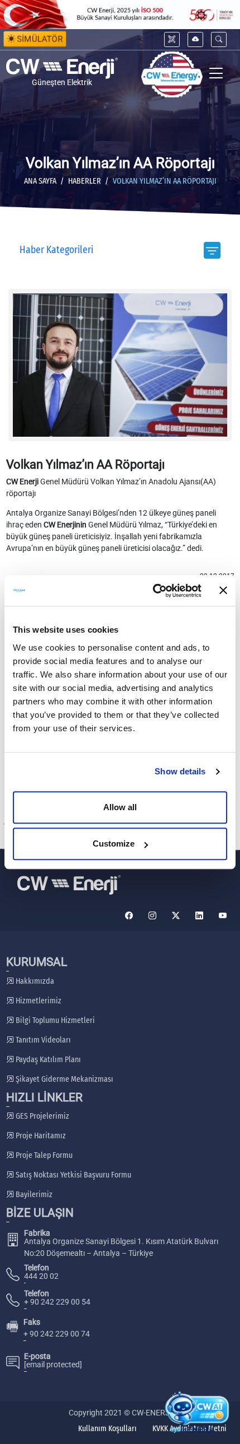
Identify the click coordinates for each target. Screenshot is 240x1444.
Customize (114, 843)
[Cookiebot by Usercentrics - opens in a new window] (153, 590)
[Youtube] (222, 916)
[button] (219, 39)
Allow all (120, 807)
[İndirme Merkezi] (195, 39)
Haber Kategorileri (56, 250)
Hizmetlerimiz (37, 1001)
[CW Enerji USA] (171, 75)
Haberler (84, 181)
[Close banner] (223, 591)
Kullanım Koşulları (107, 1428)
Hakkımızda (34, 981)
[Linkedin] (199, 916)
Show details (180, 771)
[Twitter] (176, 916)
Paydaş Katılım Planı (47, 1059)
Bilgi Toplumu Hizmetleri (54, 1020)
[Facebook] (129, 916)
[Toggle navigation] (216, 75)
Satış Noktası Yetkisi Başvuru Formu (72, 1175)
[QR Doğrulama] (172, 39)
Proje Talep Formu (43, 1155)
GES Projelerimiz (41, 1116)
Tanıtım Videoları (42, 1040)
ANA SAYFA (40, 181)
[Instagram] (152, 916)
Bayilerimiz (33, 1194)
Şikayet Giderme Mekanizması (63, 1079)
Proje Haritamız (40, 1136)
